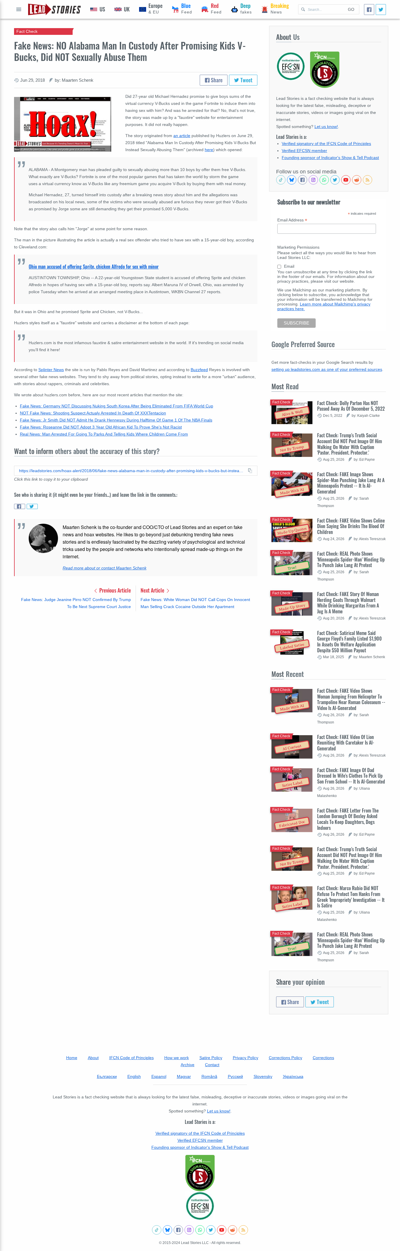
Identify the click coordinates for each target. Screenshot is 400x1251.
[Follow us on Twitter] (335, 180)
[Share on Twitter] (32, 506)
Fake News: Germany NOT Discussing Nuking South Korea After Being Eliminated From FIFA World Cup (116, 406)
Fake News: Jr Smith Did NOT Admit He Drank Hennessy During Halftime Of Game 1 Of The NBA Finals (116, 420)
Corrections (323, 1057)
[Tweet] (381, 9)
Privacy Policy (245, 1057)
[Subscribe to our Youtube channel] (346, 180)
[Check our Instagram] (313, 180)
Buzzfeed (199, 369)
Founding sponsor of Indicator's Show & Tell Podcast (330, 157)
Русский (235, 1076)
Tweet (245, 80)
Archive (187, 1064)
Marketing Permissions (298, 247)
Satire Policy (210, 1057)
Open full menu (18, 9)
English (134, 1076)
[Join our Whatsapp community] (324, 180)
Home (71, 1057)
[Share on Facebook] (19, 506)
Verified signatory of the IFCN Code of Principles (326, 143)
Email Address (292, 220)
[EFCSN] (200, 1206)
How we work (176, 1057)
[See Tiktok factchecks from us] (281, 180)
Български (107, 1076)
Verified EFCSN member (304, 150)
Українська (293, 1076)
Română (209, 1076)
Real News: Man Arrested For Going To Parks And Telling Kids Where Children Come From (104, 434)
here (209, 149)
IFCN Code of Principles (131, 1057)
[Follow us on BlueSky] (291, 180)
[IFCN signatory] (200, 1173)
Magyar (184, 1076)
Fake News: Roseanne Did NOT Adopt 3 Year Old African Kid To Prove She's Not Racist (101, 427)
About (93, 1057)
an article (181, 135)
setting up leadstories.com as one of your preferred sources (326, 369)
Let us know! (326, 126)
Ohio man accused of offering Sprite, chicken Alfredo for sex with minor (94, 266)
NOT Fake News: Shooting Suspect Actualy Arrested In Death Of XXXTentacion (93, 413)
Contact (212, 1064)
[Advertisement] (135, 662)
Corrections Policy (285, 1057)
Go (351, 9)
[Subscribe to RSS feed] (367, 180)
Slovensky (263, 1076)
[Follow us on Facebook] (302, 180)
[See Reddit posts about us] (356, 180)
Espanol (158, 1076)
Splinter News (51, 369)
